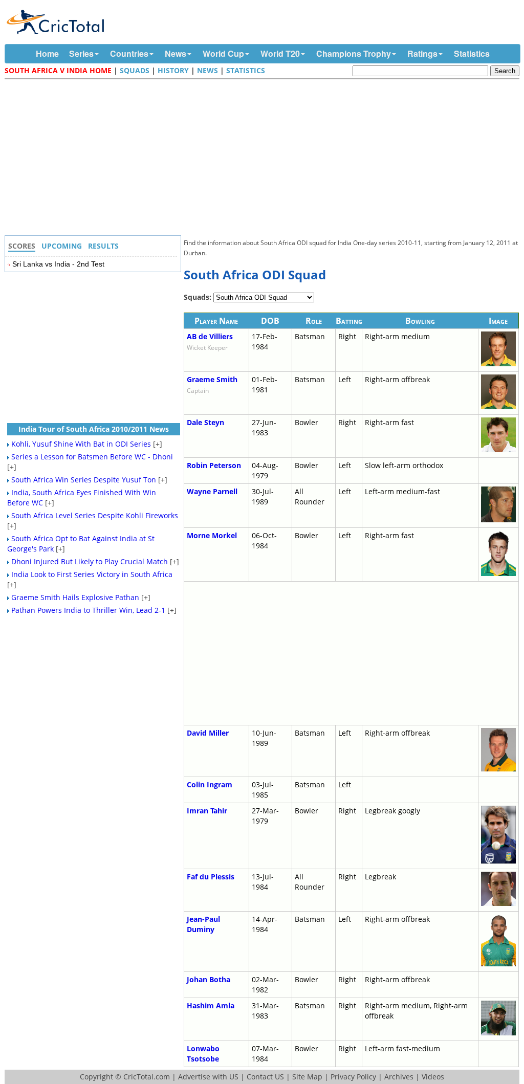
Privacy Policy (353, 1076)
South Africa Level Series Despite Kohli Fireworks (94, 515)
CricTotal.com (146, 1076)
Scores (21, 246)
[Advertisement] (264, 158)
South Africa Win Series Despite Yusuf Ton (83, 479)
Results (103, 246)
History (173, 70)
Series (81, 53)
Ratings (422, 53)
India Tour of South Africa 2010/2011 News (93, 429)
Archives (398, 1076)
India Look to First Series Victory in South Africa (91, 574)
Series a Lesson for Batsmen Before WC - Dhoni (92, 456)
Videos (433, 1076)
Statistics (472, 53)
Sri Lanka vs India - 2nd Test (58, 264)
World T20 (280, 53)
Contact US (265, 1076)
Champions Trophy (353, 53)
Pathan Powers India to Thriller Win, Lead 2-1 (88, 610)
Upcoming (61, 246)
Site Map (307, 1076)
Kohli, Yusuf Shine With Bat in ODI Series (81, 444)
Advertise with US (208, 1076)
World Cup (223, 53)
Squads (134, 70)
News (175, 53)
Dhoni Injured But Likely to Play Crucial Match (89, 561)
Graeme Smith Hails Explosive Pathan (75, 597)
